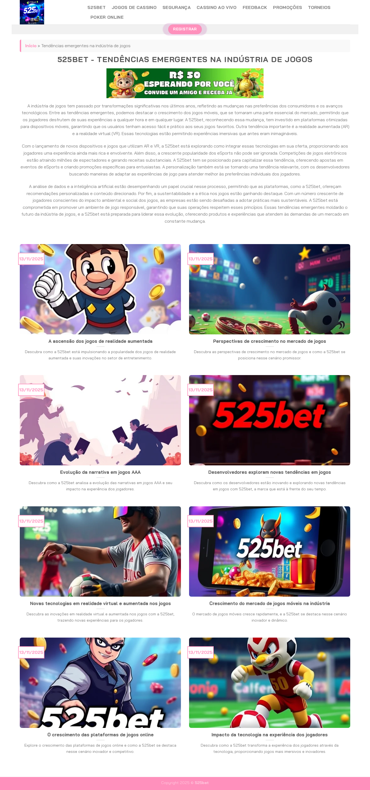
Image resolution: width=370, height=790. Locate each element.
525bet (96, 7)
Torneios (319, 7)
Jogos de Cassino (134, 7)
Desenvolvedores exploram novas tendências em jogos (269, 472)
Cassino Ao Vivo (217, 7)
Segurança (177, 7)
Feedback (255, 7)
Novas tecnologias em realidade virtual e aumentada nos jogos (100, 603)
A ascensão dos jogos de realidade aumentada (100, 341)
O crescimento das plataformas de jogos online (100, 734)
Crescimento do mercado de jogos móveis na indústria (269, 603)
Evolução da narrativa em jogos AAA (100, 472)
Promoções (287, 7)
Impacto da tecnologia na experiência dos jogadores (270, 734)
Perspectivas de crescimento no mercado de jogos (269, 341)
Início (31, 45)
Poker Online (107, 17)
